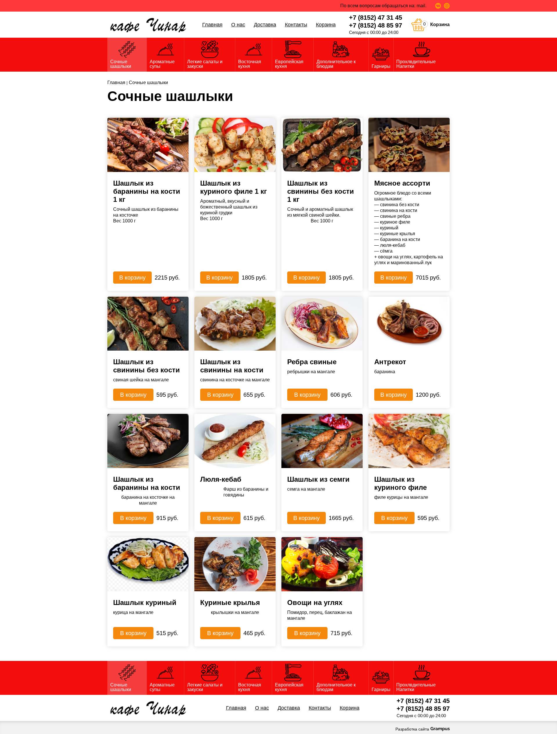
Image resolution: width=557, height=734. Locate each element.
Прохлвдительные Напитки (416, 64)
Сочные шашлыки (120, 64)
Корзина (326, 24)
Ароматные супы (162, 64)
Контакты (296, 24)
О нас (238, 24)
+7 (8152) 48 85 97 (375, 25)
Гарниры (381, 66)
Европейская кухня (289, 64)
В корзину (132, 277)
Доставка (265, 24)
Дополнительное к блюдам (336, 64)
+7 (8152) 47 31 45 (375, 18)
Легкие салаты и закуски (205, 64)
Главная (212, 24)
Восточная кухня (249, 64)
